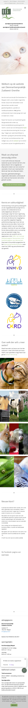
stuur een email (20, 3)
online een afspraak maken (10, 3)
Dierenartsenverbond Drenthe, (13, 244)
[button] (24, 670)
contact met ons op (11, 354)
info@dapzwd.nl (6, 631)
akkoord (14, 705)
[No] (26, 701)
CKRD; (13, 238)
